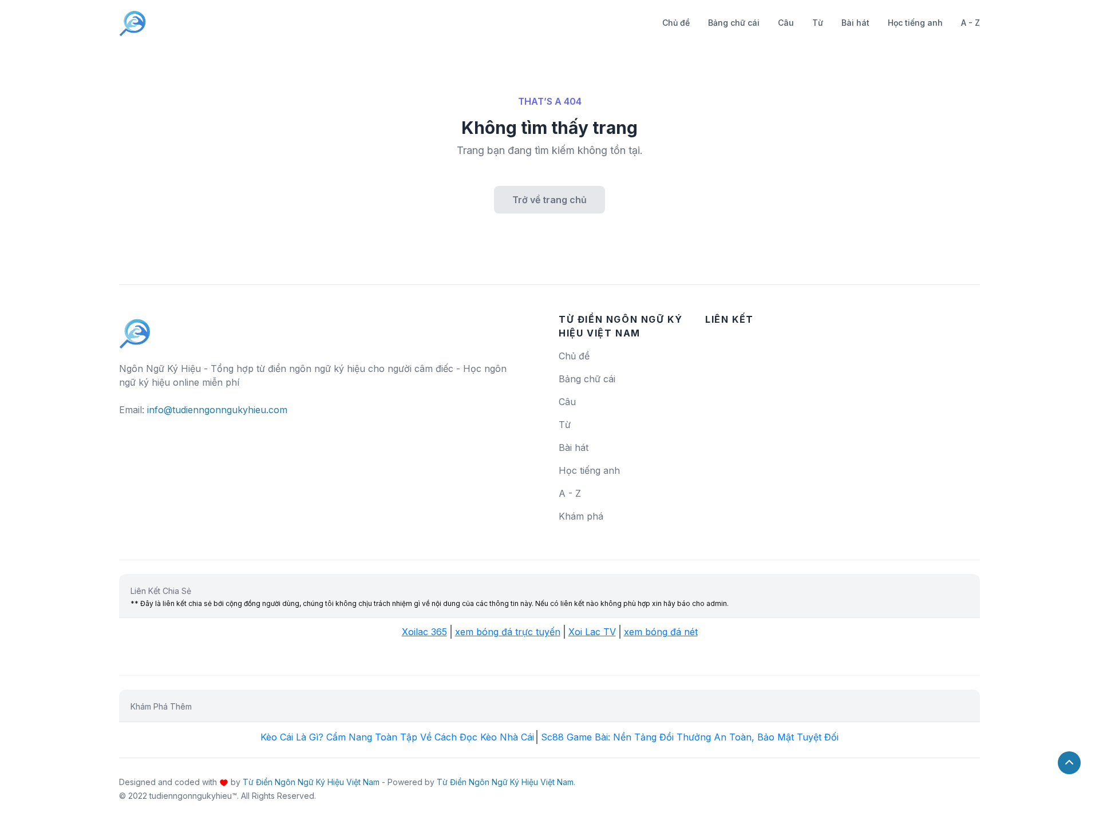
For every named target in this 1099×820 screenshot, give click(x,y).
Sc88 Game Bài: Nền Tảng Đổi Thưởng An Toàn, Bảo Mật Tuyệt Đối (690, 737)
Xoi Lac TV (592, 631)
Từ (817, 22)
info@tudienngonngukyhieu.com (217, 409)
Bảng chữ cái (734, 22)
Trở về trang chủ (549, 199)
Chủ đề (676, 22)
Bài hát (855, 22)
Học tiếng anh (915, 22)
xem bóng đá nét (661, 631)
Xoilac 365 (424, 631)
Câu (786, 22)
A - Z (970, 22)
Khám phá (581, 516)
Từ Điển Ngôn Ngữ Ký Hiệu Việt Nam (311, 782)
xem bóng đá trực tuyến (507, 631)
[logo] (135, 328)
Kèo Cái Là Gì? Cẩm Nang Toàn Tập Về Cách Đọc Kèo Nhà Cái (397, 737)
